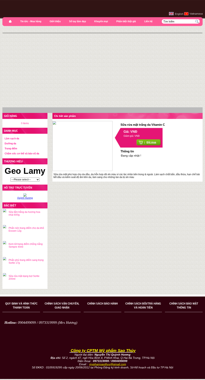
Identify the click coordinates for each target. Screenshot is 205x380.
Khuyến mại (101, 21)
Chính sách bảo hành (102, 303)
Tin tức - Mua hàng (30, 21)
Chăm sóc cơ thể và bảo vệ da (22, 153)
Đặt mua (151, 142)
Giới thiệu (55, 21)
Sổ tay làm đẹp (77, 21)
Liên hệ (148, 21)
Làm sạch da (12, 138)
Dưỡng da (10, 143)
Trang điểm (11, 148)
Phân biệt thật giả (126, 21)
